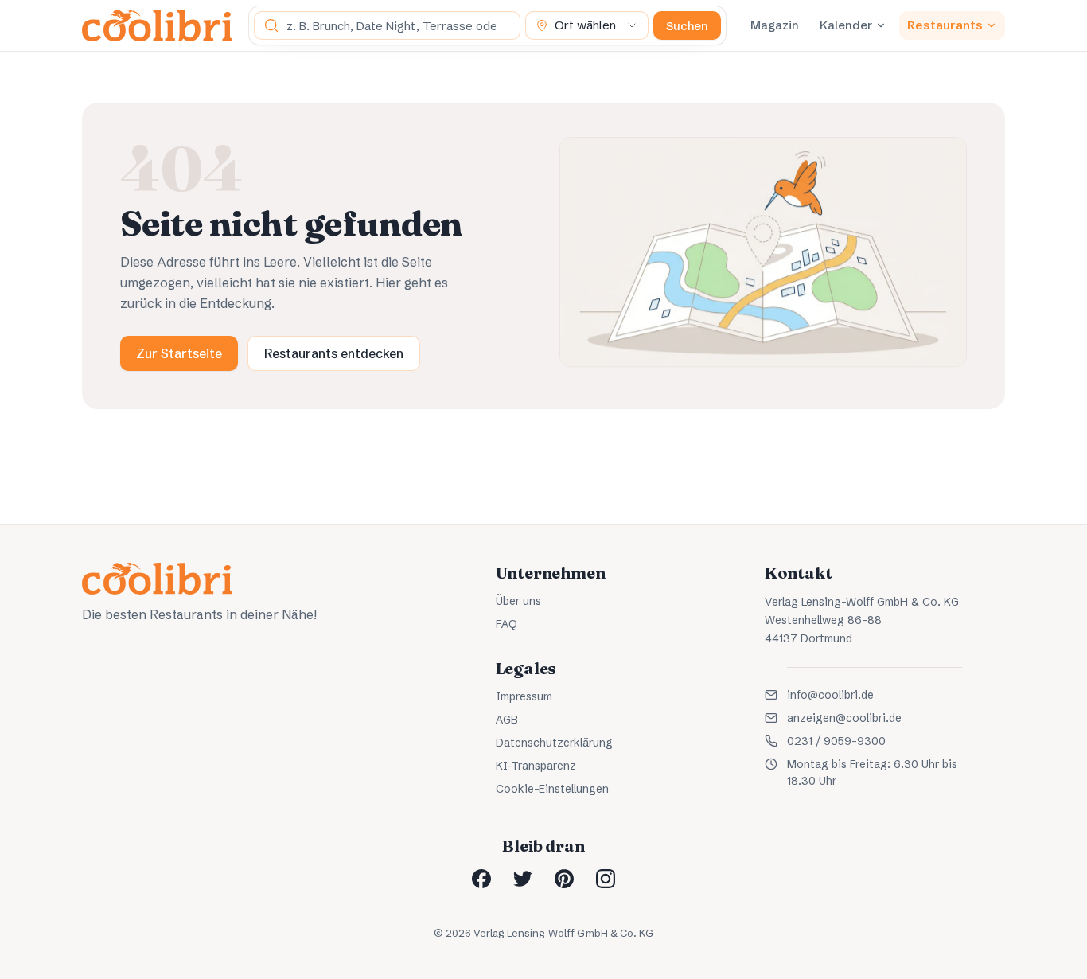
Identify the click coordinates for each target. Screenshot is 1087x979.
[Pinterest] (564, 878)
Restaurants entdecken (333, 353)
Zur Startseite (179, 353)
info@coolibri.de (830, 695)
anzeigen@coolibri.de (844, 718)
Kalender (846, 25)
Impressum (524, 696)
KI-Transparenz (536, 766)
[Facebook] (481, 878)
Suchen (687, 25)
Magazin (774, 25)
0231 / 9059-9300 (836, 741)
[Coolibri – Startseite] (157, 25)
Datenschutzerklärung (554, 742)
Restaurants (945, 25)
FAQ (506, 624)
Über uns (518, 601)
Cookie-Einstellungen (552, 789)
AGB (507, 719)
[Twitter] (522, 878)
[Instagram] (605, 878)
